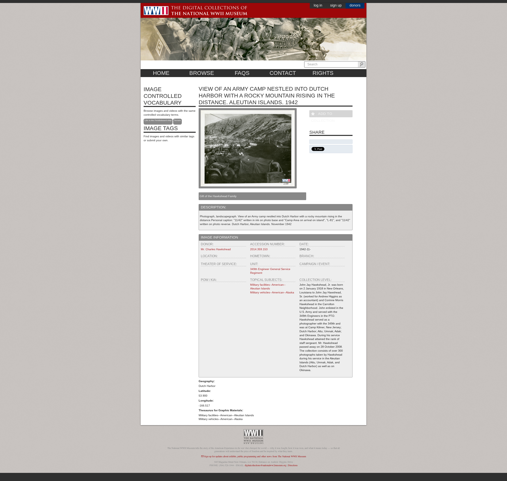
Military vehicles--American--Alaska (272, 292)
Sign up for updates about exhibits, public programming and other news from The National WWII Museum (255, 456)
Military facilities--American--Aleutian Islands (268, 286)
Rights (323, 73)
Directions (293, 465)
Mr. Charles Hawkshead (216, 249)
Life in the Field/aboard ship (158, 120)
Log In (318, 5)
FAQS (242, 73)
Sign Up (336, 5)
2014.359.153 (259, 249)
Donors (355, 5)
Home (161, 73)
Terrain (177, 120)
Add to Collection (323, 114)
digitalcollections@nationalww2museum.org (265, 465)
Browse (201, 73)
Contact (283, 73)
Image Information (219, 237)
